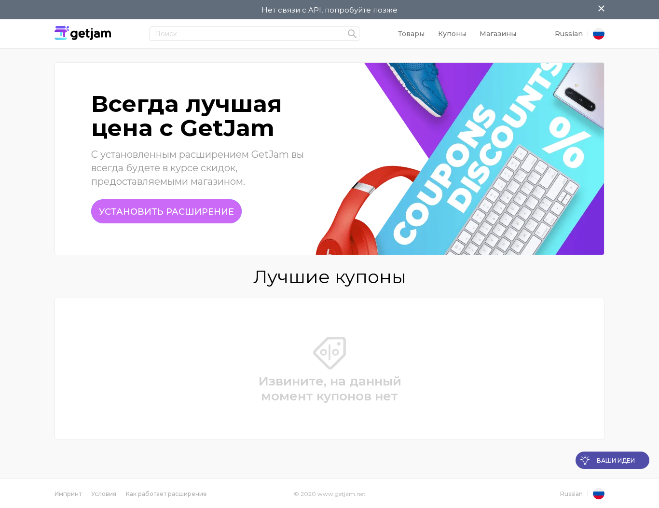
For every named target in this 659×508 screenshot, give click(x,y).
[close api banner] (601, 9)
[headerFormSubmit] (352, 34)
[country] (598, 34)
